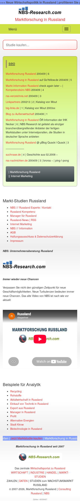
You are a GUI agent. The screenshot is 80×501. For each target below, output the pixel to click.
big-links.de (12, 108)
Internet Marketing (22, 176)
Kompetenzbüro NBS (18, 90)
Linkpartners (13, 102)
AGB (13, 232)
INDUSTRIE (37, 472)
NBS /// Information (21, 228)
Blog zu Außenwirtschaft (20, 114)
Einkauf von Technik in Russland (29, 404)
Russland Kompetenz (22, 211)
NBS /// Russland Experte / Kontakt (30, 207)
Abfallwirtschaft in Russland (26, 399)
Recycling (16, 391)
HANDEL (52, 472)
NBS (46, 493)
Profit (13, 416)
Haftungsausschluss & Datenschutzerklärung (36, 236)
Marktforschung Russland (21, 73)
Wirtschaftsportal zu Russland (47, 468)
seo (12, 63)
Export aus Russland (22, 408)
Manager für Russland (23, 215)
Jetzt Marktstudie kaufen (23, 438)
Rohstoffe (15, 395)
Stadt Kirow (17, 424)
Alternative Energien (22, 420)
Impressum (16, 241)
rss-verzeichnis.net (17, 96)
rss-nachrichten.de (17, 160)
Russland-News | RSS (23, 220)
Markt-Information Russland (22, 86)
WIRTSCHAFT (19, 472)
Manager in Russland (22, 412)
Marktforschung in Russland (40, 19)
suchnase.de (13, 154)
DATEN (23, 481)
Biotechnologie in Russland (26, 429)
